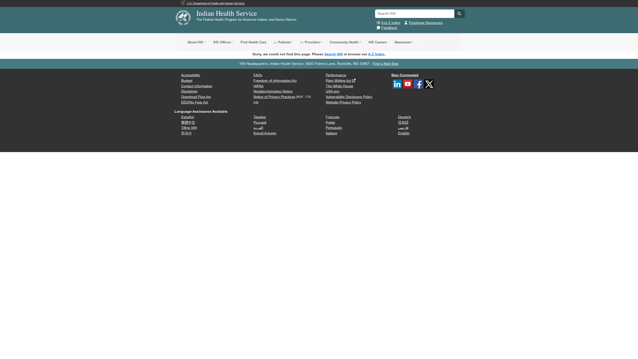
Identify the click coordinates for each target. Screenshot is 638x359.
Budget (186, 81)
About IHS (195, 42)
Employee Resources (426, 23)
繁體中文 (188, 122)
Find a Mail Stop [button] (386, 64)
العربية (258, 128)
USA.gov (332, 91)
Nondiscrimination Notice (273, 91)
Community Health (344, 42)
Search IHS (333, 54)
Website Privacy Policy (343, 102)
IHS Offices (222, 42)
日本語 (403, 122)
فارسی (403, 128)
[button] (459, 13)
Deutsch (404, 117)
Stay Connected (404, 75)
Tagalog (259, 117)
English (403, 133)
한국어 (186, 133)
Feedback (389, 28)
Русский (259, 122)
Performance (336, 75)
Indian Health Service (226, 13)
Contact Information (196, 86)
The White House (339, 86)
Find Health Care (253, 42)
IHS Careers (378, 42)
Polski (330, 122)
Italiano (331, 133)
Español (187, 117)
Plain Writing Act (338, 81)
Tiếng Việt (189, 128)
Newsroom (403, 42)
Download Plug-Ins (196, 97)
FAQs (257, 75)
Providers (310, 42)
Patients (282, 42)
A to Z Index (390, 23)
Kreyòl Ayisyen (264, 133)
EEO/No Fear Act (194, 102)
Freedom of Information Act (275, 81)
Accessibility (190, 75)
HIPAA (258, 86)
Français (332, 117)
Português (334, 128)
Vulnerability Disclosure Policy (349, 97)
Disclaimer (189, 91)
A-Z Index (376, 54)
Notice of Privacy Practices (274, 97)
